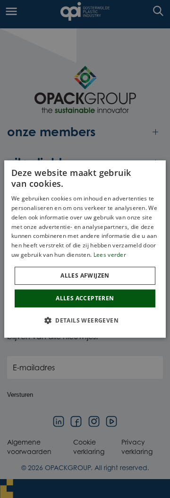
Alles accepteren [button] (85, 298)
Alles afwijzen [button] (85, 275)
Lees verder (110, 255)
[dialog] (85, 249)
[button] (85, 320)
